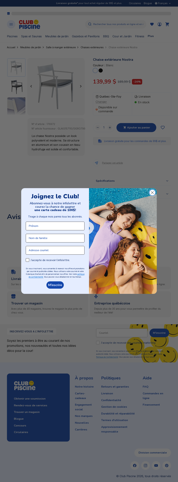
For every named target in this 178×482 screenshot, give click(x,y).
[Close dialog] (152, 193)
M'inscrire (55, 285)
